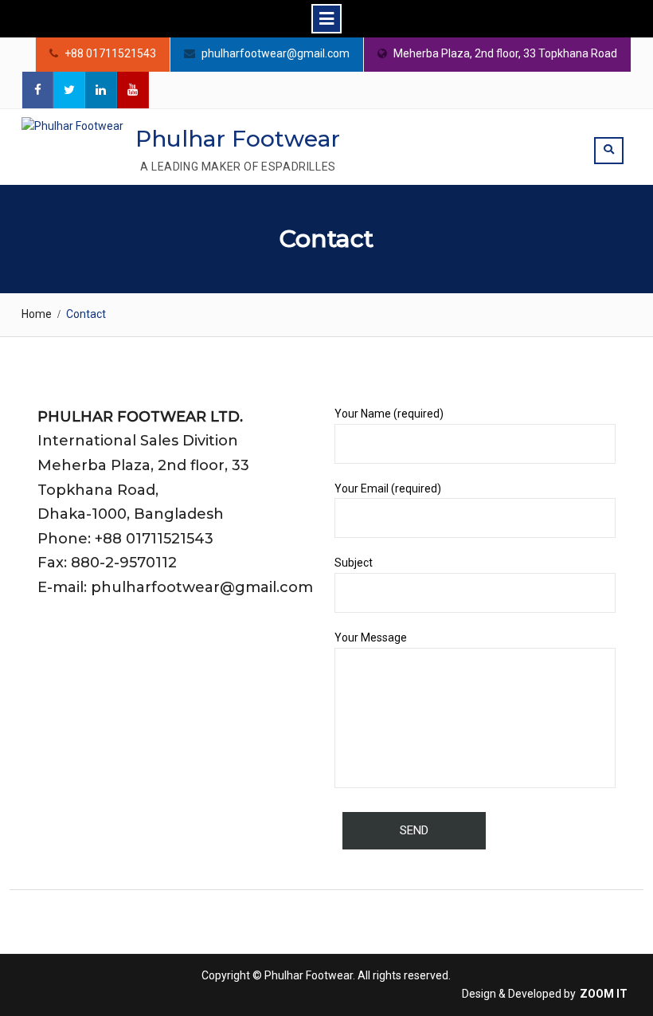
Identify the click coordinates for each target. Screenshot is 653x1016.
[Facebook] (37, 90)
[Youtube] (133, 90)
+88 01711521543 (110, 53)
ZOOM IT (604, 993)
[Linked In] (101, 90)
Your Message (370, 637)
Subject (353, 562)
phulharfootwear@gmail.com (275, 53)
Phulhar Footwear (237, 138)
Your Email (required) (387, 488)
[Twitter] (69, 90)
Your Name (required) (389, 413)
